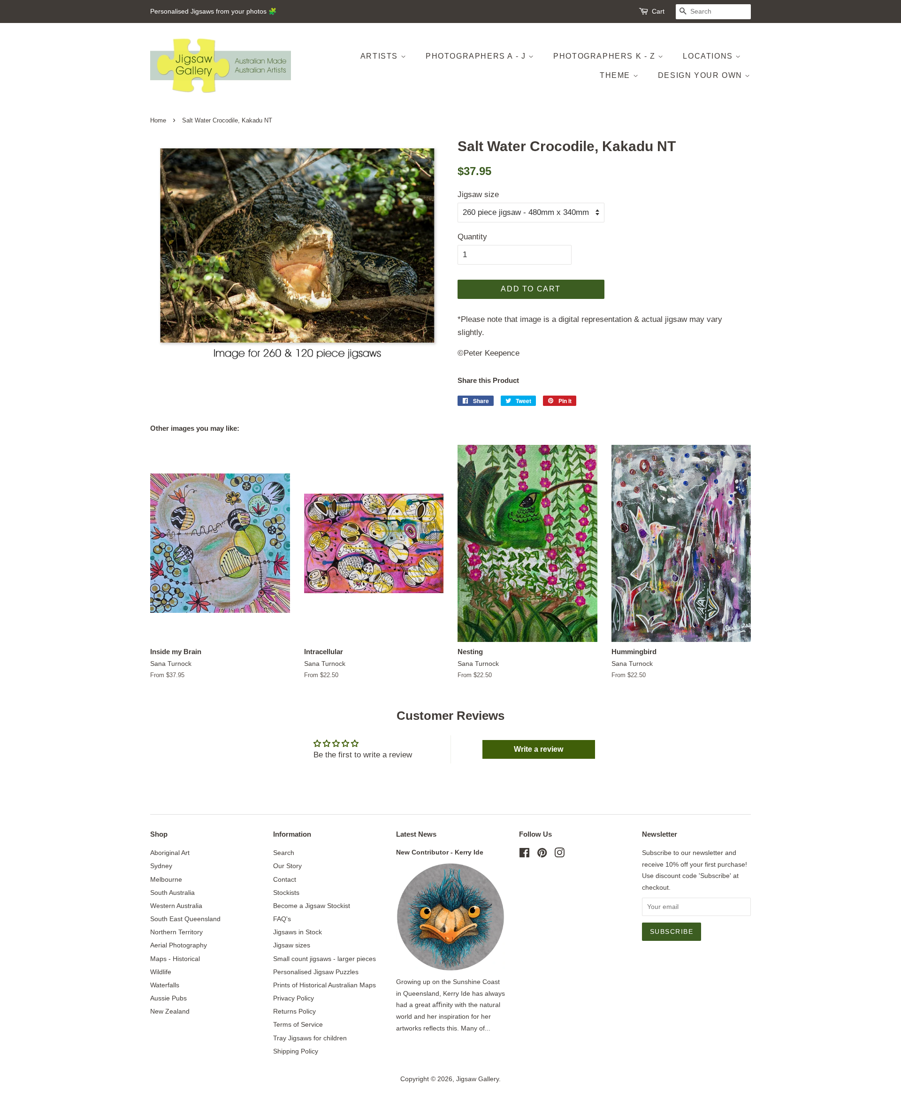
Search (283, 852)
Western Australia (176, 905)
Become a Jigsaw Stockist (311, 905)
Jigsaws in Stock (297, 932)
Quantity (472, 236)
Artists (380, 56)
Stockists (286, 892)
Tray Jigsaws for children (310, 1038)
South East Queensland (185, 919)
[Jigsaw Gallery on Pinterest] (542, 854)
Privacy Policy (293, 998)
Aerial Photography (178, 945)
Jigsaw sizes (291, 945)
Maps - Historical (175, 958)
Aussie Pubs (168, 998)
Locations (709, 56)
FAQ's (282, 919)
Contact (284, 879)
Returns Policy (294, 1011)
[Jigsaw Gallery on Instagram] (559, 854)
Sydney (161, 866)
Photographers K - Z (605, 56)
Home (158, 120)
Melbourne (166, 879)
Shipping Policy (295, 1051)
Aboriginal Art (170, 852)
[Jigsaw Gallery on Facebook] (524, 854)
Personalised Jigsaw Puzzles (316, 972)
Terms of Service (298, 1024)
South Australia (172, 892)
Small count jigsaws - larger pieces (324, 958)
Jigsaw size (478, 194)
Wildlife (160, 972)
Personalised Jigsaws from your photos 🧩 (213, 11)
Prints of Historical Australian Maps (324, 985)
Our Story (287, 866)
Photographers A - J (477, 56)
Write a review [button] (538, 749)
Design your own (701, 75)
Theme (616, 75)
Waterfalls (164, 985)
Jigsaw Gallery (477, 1079)
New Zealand (170, 1011)
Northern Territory (176, 932)
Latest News (416, 834)
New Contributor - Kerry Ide (439, 852)
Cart (658, 11)
